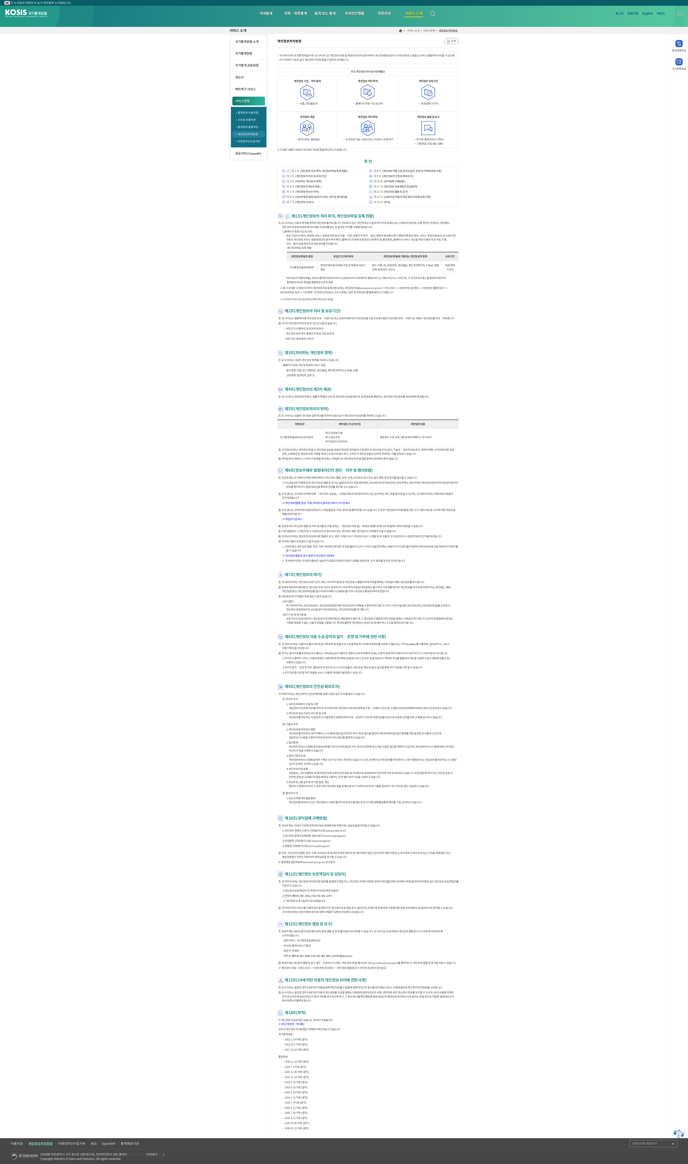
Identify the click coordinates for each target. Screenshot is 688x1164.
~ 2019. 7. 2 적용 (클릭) (294, 1067)
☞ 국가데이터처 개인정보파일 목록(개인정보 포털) (306, 299)
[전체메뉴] (680, 13)
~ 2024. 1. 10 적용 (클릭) (295, 1092)
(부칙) (387, 202)
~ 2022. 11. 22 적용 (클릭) (296, 1077)
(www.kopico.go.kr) (334, 835)
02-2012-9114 (137, 1154)
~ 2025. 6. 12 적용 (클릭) (295, 1107)
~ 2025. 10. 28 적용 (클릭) (296, 1123)
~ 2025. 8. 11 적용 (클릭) (295, 1118)
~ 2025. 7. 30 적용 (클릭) (295, 1113)
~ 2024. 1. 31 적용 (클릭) (295, 1097)
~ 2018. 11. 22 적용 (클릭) (296, 1061)
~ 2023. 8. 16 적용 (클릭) (295, 1087)
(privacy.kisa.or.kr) (335, 830)
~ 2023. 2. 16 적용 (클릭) (295, 1082)
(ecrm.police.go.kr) (319, 846)
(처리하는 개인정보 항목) (308, 181)
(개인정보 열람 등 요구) (396, 191)
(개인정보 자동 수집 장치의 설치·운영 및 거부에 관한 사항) (411, 171)
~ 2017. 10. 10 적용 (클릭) (296, 1049)
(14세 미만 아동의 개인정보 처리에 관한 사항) (407, 197)
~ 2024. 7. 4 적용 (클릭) (294, 1102)
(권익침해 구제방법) (394, 181)
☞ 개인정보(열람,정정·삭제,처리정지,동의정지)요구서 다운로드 (316, 503)
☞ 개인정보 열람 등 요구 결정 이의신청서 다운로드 (308, 555)
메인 (400, 30)
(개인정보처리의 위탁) (307, 191)
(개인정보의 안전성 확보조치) (397, 176)
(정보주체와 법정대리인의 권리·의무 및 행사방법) (321, 197)
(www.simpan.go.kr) (313, 862)
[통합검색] (433, 13)
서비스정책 (429, 30)
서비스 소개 (413, 30)
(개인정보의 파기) (304, 202)
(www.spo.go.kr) (321, 841)
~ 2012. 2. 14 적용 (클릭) (295, 1039)
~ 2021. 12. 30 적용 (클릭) (296, 1072)
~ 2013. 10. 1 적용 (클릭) (295, 1044)
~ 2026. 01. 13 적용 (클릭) (296, 1128)
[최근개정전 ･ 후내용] (292, 1024)
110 (160, 1154)
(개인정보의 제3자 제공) (307, 186)
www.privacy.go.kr (370, 288)
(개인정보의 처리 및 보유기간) (310, 176)
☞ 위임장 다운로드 (292, 519)
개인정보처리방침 (448, 30)
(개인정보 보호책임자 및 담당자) (400, 186)
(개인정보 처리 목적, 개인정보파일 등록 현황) (323, 171)
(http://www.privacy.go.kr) (383, 963)
